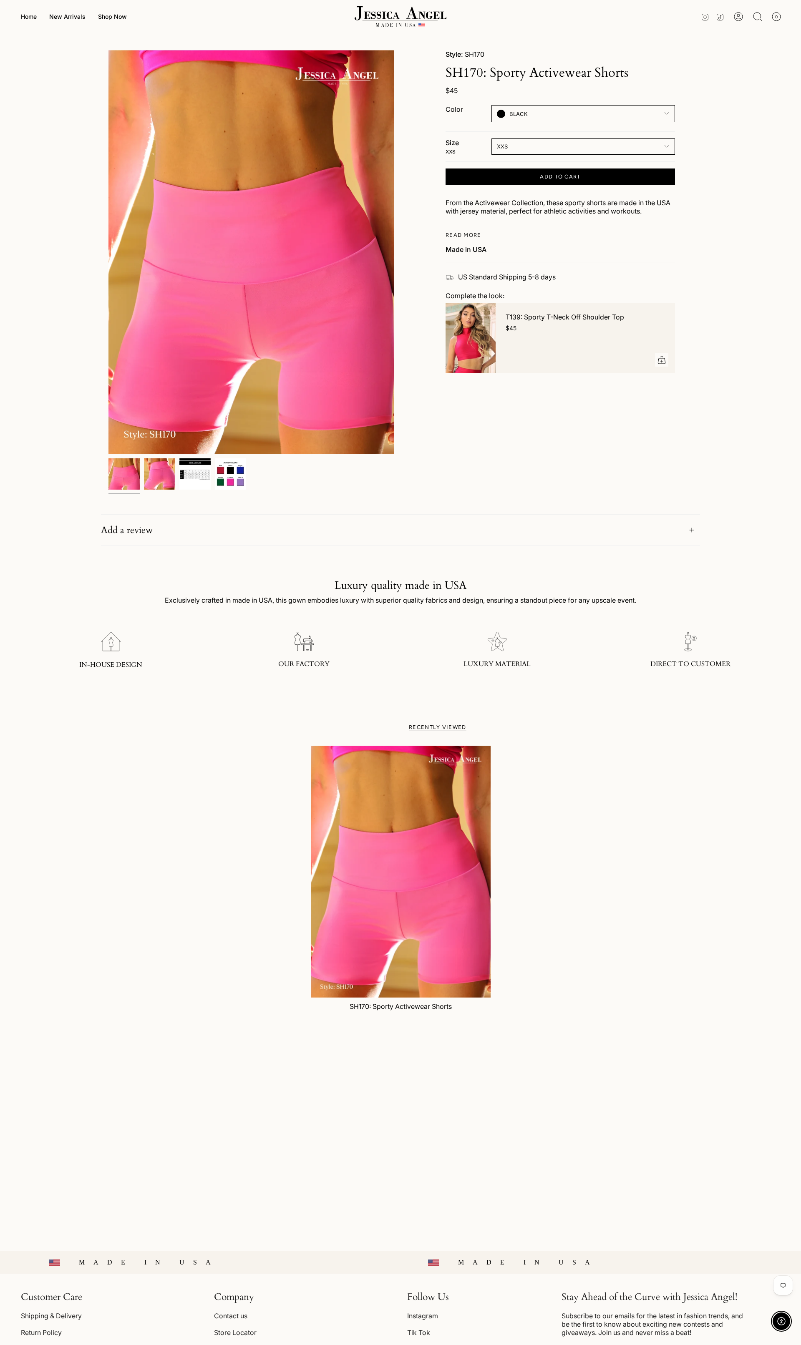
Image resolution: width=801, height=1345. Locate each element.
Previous (108, 252)
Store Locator (235, 1332)
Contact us (230, 1316)
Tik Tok (418, 1332)
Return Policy (41, 1332)
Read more (463, 235)
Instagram (422, 1316)
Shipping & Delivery (51, 1316)
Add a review (127, 530)
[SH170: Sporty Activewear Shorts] (401, 871)
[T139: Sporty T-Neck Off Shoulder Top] (471, 338)
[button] (112, 16)
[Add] (661, 360)
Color (454, 109)
